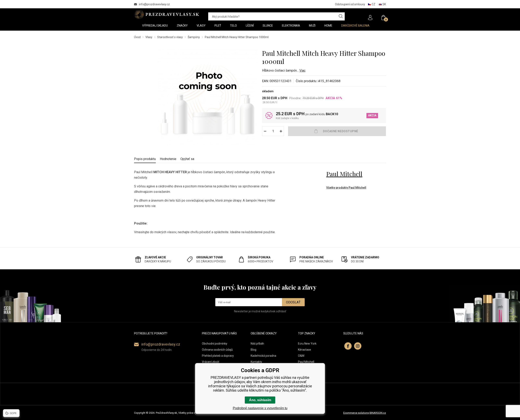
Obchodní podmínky (214, 343)
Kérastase (304, 349)
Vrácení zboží (210, 361)
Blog (253, 349)
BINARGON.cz (377, 412)
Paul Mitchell (344, 174)
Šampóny (194, 37)
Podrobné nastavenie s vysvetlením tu (260, 408)
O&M (301, 355)
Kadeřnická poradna (263, 355)
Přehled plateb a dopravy (218, 355)
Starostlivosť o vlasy (170, 37)
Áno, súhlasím (260, 400)
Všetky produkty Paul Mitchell (346, 187)
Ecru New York (307, 343)
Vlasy (148, 37)
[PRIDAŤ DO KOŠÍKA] (337, 131)
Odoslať (293, 302)
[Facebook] (348, 346)
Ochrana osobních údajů (217, 349)
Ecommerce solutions (356, 412)
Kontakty (256, 361)
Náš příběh (257, 343)
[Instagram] (357, 346)
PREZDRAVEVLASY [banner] (167, 14)
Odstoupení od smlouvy (350, 4)
